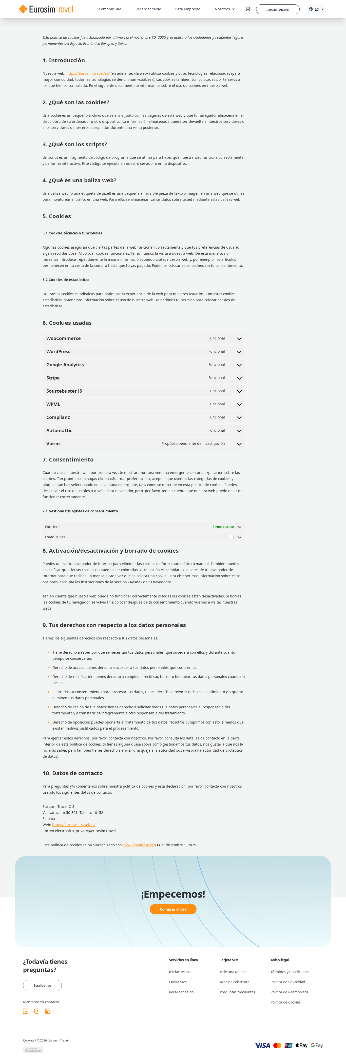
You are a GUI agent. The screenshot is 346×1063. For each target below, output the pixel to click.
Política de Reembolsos (289, 992)
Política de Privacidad (288, 981)
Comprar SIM (110, 9)
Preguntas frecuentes (237, 992)
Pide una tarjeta (233, 971)
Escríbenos (42, 985)
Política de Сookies (286, 1002)
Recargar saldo (148, 9)
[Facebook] (25, 1011)
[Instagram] (36, 1011)
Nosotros (222, 9)
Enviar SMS (178, 981)
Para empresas (188, 9)
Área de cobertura (234, 981)
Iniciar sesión (277, 9)
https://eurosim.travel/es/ (88, 73)
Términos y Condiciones (290, 971)
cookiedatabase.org (139, 845)
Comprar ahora (173, 909)
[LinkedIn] (47, 1011)
